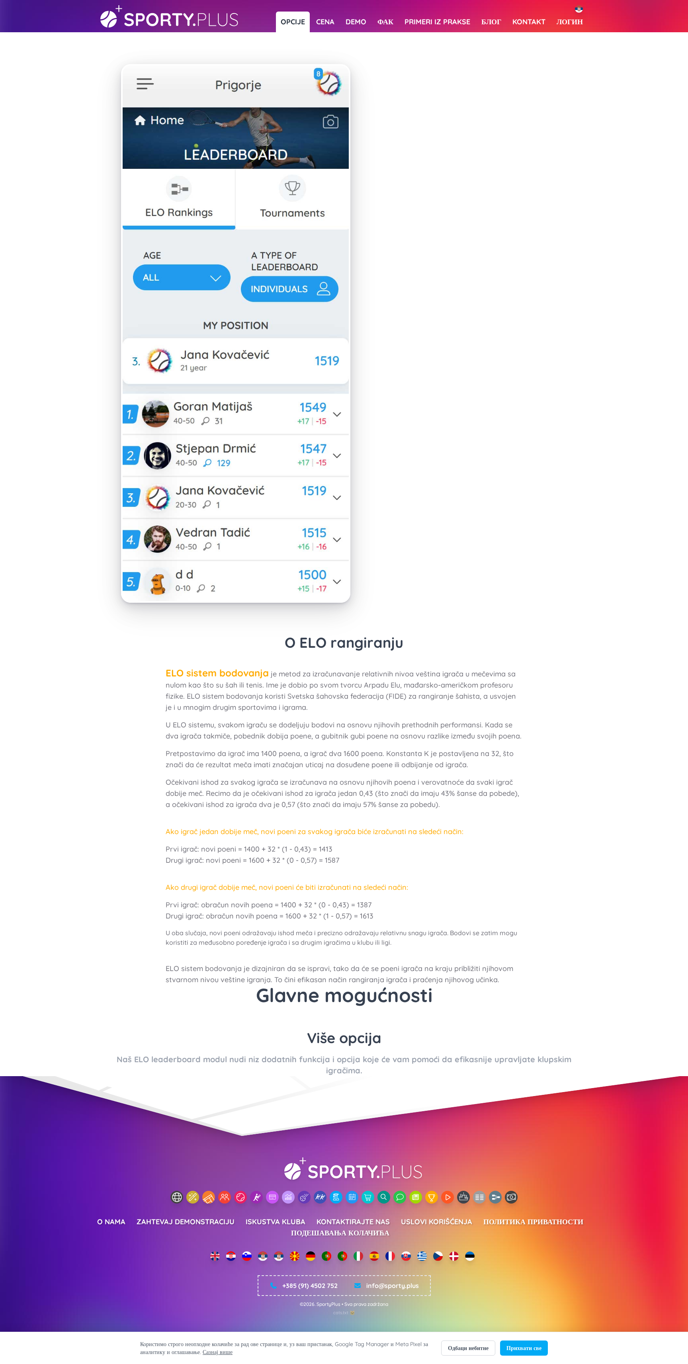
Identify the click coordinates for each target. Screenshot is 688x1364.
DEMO (356, 21)
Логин (570, 21)
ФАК (385, 21)
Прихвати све (523, 1348)
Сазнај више (218, 1352)
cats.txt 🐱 (344, 1312)
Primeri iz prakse (437, 21)
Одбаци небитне (468, 1348)
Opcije (293, 21)
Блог (491, 21)
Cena (325, 21)
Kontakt (528, 21)
